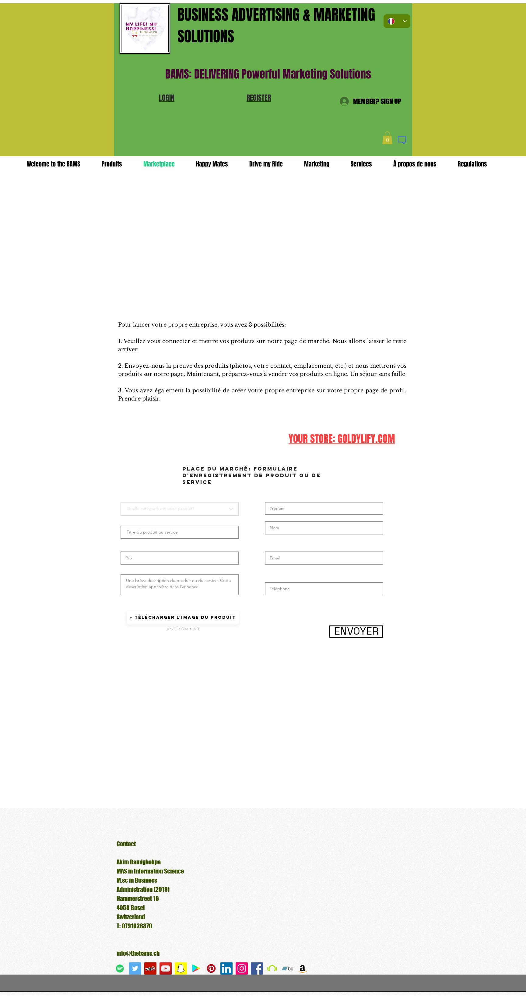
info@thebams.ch (138, 953)
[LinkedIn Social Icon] (226, 968)
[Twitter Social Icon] (135, 968)
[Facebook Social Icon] (257, 968)
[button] (166, 98)
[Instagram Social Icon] (242, 968)
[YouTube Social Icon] (166, 968)
